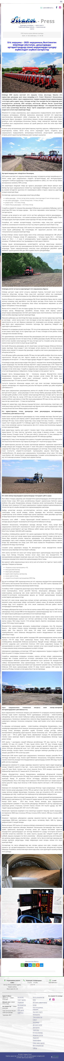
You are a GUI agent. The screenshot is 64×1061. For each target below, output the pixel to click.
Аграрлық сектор (38, 1035)
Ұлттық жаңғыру (38, 1032)
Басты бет (21, 997)
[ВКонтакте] (30, 965)
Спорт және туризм (38, 1043)
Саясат (35, 1020)
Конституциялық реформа (38, 1008)
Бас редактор (22, 1005)
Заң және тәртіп (37, 1012)
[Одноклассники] (38, 965)
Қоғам (34, 1005)
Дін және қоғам (37, 1025)
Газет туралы (22, 1000)
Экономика (36, 1022)
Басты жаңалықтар (38, 997)
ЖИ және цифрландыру (40, 1002)
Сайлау (35, 1048)
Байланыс (21, 1013)
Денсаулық (36, 1027)
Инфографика (37, 1040)
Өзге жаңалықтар (38, 1045)
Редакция (21, 1002)
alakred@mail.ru (48, 8)
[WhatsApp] (22, 965)
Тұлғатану (36, 1030)
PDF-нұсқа (21, 1010)
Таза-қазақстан (37, 1017)
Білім (34, 1000)
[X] (26, 965)
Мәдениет (36, 1038)
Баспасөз (20, 1007)
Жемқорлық (36, 1014)
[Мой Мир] (41, 965)
